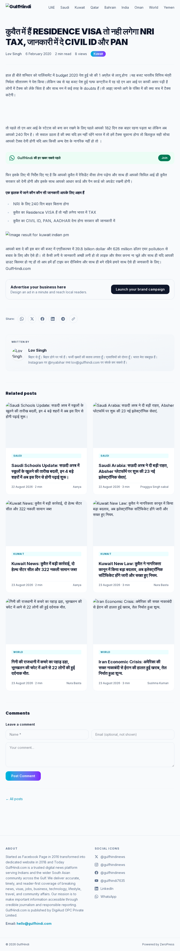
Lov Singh (14, 54)
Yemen (169, 7)
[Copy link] (73, 319)
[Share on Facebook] (42, 319)
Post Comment (23, 776)
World (153, 7)
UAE (52, 7)
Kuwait (80, 7)
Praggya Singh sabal (154, 487)
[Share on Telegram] (63, 319)
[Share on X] (32, 319)
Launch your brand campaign (140, 289)
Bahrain (110, 7)
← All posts (14, 799)
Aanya (77, 487)
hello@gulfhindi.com (34, 923)
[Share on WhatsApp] (22, 319)
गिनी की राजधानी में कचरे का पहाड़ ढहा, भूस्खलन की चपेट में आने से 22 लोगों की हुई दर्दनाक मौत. (43, 667)
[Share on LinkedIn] (53, 319)
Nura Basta (161, 585)
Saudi (64, 7)
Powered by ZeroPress (158, 944)
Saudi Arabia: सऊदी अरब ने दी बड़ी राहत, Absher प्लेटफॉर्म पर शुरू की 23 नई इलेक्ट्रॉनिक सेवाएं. (133, 471)
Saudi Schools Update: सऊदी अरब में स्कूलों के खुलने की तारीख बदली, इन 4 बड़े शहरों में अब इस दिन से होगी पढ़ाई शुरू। (45, 471)
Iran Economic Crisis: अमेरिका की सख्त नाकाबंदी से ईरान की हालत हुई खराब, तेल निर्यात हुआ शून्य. (133, 667)
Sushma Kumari (158, 683)
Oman (139, 7)
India (125, 7)
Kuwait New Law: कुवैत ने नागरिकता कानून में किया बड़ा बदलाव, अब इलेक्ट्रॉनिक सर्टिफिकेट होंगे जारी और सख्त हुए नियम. (131, 569)
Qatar (94, 7)
